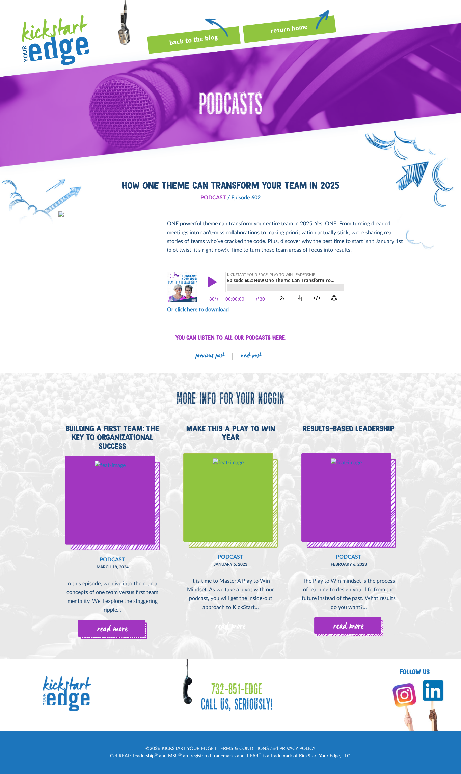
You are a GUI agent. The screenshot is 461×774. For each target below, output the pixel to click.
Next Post (251, 356)
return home (289, 29)
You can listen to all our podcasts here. (230, 337)
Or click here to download (198, 309)
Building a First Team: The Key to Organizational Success (112, 437)
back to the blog (193, 40)
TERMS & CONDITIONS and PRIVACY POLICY (267, 748)
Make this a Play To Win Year (230, 433)
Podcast (213, 198)
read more (112, 629)
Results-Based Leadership (349, 428)
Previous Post (209, 356)
